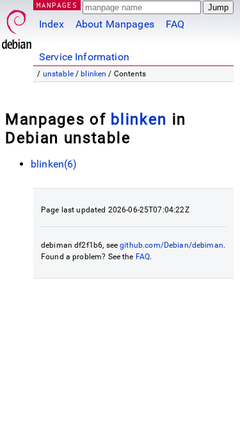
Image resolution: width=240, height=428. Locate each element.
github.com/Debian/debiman (171, 245)
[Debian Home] (17, 26)
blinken (93, 73)
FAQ (175, 24)
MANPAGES (56, 5)
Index (51, 24)
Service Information (84, 57)
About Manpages (115, 24)
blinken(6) (54, 164)
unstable (58, 73)
